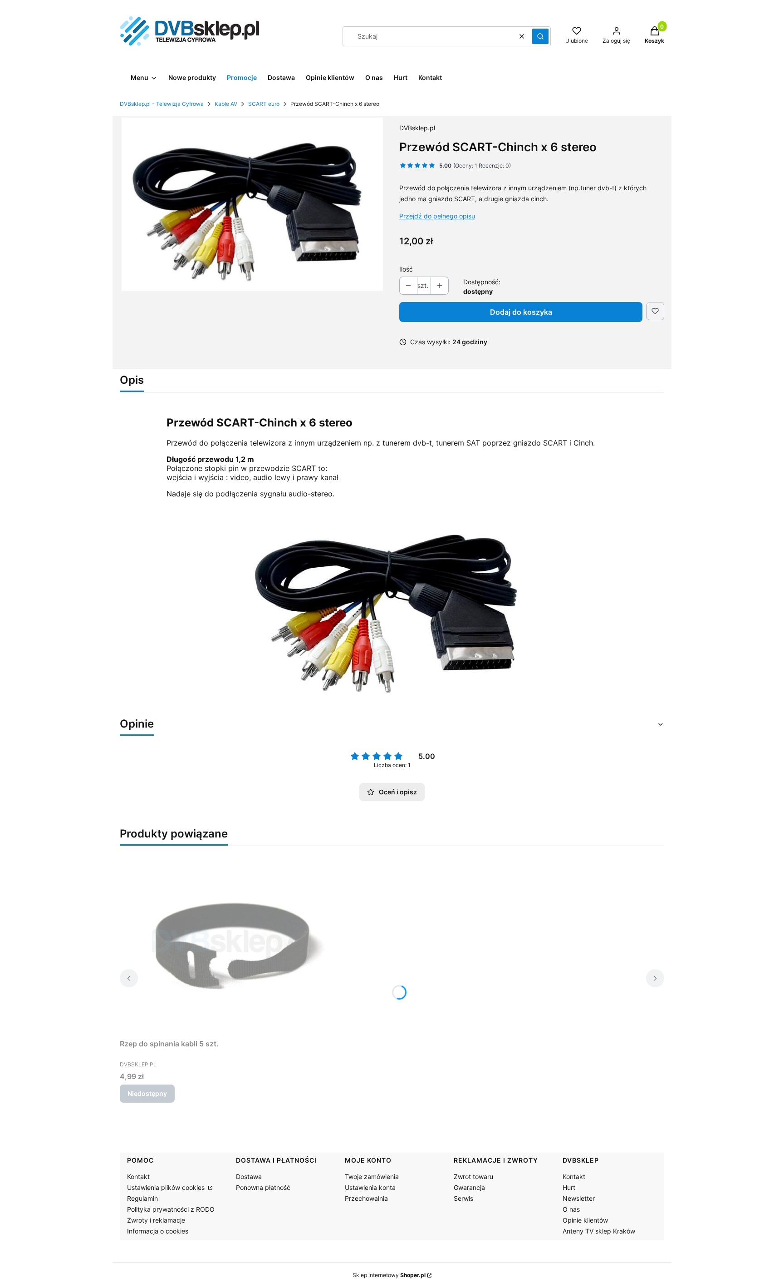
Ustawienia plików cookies (166, 1187)
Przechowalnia (366, 1198)
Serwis (463, 1198)
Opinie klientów (585, 1220)
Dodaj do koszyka (521, 312)
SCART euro (263, 103)
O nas (571, 1209)
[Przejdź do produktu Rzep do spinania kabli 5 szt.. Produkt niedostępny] (233, 944)
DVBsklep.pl (417, 128)
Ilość (406, 269)
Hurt (569, 1187)
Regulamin (142, 1198)
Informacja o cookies (157, 1231)
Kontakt (138, 1176)
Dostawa (249, 1176)
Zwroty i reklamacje (156, 1220)
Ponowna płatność (263, 1187)
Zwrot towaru (473, 1176)
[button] (540, 36)
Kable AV (226, 103)
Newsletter (579, 1198)
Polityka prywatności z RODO (171, 1209)
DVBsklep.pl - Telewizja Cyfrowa (162, 103)
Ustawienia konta (370, 1187)
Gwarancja (469, 1187)
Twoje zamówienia (372, 1176)
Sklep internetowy (389, 1275)
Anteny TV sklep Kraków (599, 1231)
